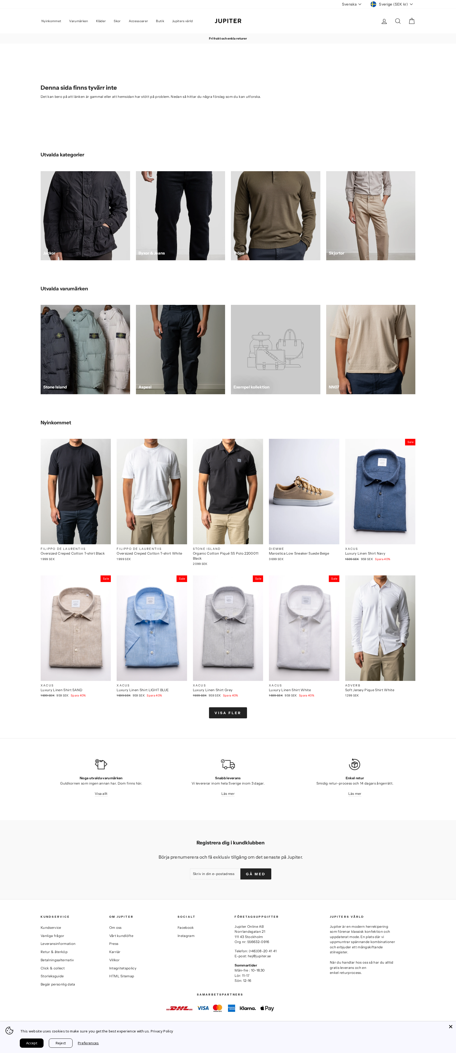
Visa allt (101, 793)
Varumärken (78, 21)
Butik (160, 21)
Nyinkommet (51, 21)
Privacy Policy (162, 1031)
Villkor (114, 960)
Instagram (186, 936)
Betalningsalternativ (57, 960)
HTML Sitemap (121, 976)
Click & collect (53, 968)
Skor (117, 21)
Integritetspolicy (123, 968)
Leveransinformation (58, 943)
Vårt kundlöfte (121, 936)
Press (113, 943)
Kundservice (51, 927)
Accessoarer (138, 21)
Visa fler (228, 713)
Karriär (115, 952)
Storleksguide (52, 976)
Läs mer (228, 793)
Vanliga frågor (52, 936)
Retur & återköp (54, 952)
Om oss (115, 927)
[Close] (450, 1026)
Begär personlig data (58, 984)
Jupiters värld (182, 21)
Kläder (101, 21)
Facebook (186, 927)
